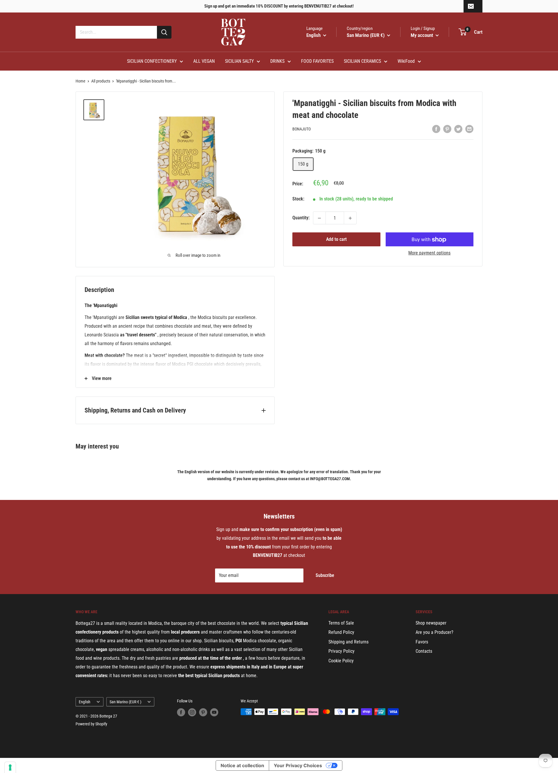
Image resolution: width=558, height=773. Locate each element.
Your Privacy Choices (298, 765)
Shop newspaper (431, 623)
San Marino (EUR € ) (125, 702)
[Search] (164, 32)
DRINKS (277, 61)
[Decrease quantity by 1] (319, 218)
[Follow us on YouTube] (214, 712)
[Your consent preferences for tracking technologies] (10, 767)
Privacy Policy (341, 651)
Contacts (424, 651)
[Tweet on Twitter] (458, 128)
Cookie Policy (341, 660)
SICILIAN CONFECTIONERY (152, 61)
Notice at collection (242, 765)
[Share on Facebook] (436, 128)
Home (80, 81)
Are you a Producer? (434, 632)
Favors (422, 642)
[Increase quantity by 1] (350, 218)
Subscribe (325, 575)
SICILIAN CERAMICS (362, 61)
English (84, 702)
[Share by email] (469, 128)
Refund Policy (341, 632)
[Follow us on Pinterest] (203, 712)
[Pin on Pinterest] (447, 128)
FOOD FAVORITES (317, 61)
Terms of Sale (341, 623)
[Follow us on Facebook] (181, 712)
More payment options (429, 253)
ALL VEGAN (204, 61)
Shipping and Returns (348, 642)
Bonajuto (301, 129)
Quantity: (301, 218)
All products (100, 81)
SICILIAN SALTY (239, 61)
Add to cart (336, 239)
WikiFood (406, 61)
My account (422, 35)
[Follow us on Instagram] (192, 712)
